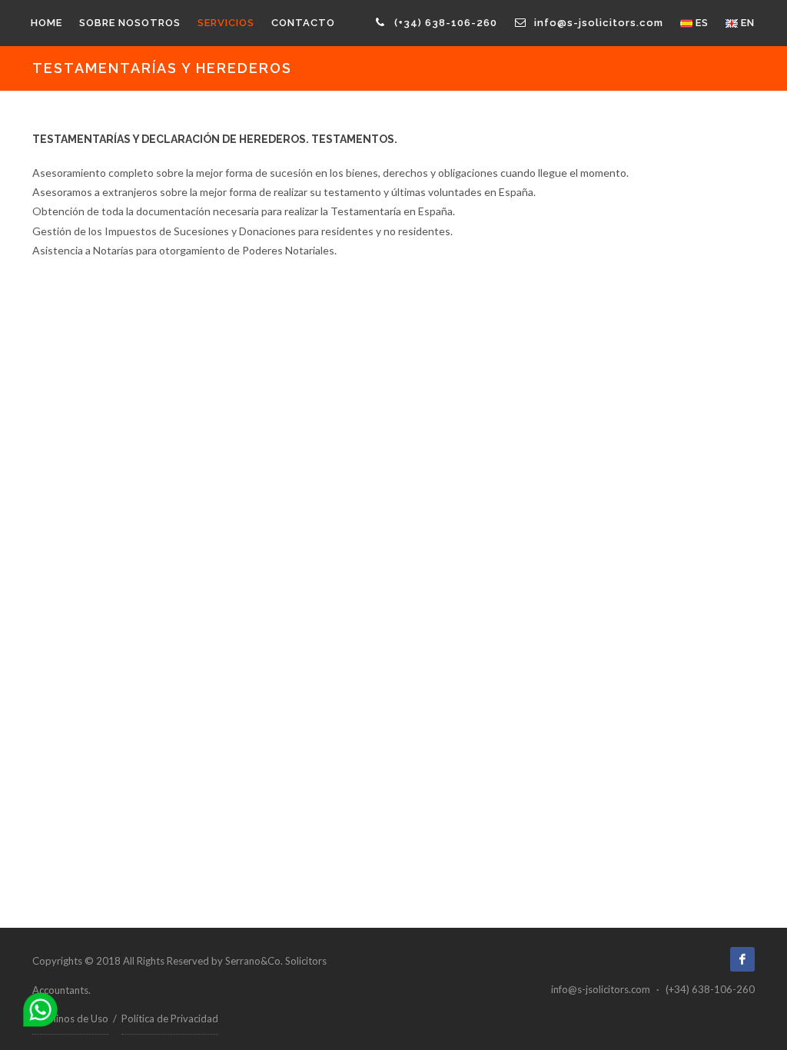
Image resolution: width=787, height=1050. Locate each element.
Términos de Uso (70, 1018)
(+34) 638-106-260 (444, 22)
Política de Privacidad (169, 1018)
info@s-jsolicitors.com (597, 22)
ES (700, 22)
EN (746, 22)
